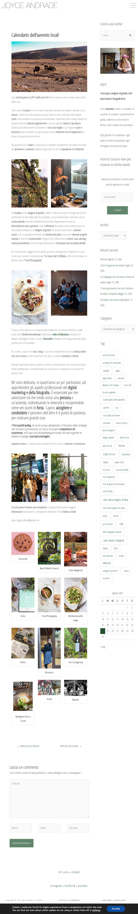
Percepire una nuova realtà (112, 300)
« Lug (102, 646)
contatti (75, 872)
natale (105, 462)
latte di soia (107, 445)
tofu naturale (108, 555)
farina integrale (109, 430)
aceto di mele (109, 355)
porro (116, 516)
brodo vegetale (109, 392)
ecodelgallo (75, 900)
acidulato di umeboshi (112, 362)
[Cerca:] (117, 35)
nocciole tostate (122, 469)
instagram (56, 885)
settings (96, 910)
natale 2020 (119, 462)
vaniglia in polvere (110, 570)
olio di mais (108, 491)
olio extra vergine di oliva (114, 508)
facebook (70, 885)
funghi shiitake (108, 437)
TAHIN (105, 548)
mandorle (126, 454)
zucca (126, 571)
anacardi (121, 378)
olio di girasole (109, 476)
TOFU (116, 548)
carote (106, 407)
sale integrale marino (112, 532)
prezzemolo (108, 524)
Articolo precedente (28, 746)
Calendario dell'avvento (114, 399)
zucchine (106, 578)
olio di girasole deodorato (114, 484)
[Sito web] (78, 828)
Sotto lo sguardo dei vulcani (112, 265)
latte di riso (124, 437)
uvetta (121, 555)
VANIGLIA (107, 563)
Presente (104, 259)
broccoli (128, 385)
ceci (116, 407)
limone (121, 446)
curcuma (106, 423)
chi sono (63, 872)
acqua (106, 370)
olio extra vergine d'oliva (115, 499)
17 (103, 625)
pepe (105, 515)
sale (121, 524)
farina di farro (121, 423)
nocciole (106, 469)
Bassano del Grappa (111, 385)
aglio (118, 370)
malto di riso (109, 454)
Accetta (116, 908)
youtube (83, 885)
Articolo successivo (71, 746)
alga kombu (107, 378)
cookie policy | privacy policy (114, 900)
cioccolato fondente (111, 415)
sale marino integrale (113, 540)
